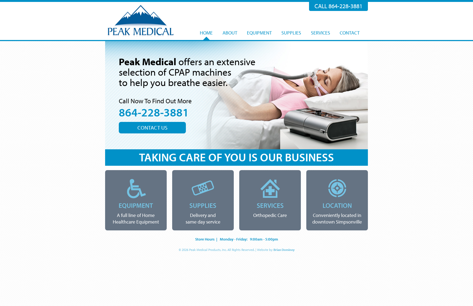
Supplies (291, 33)
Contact (350, 33)
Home (206, 33)
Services (320, 33)
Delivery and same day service (203, 218)
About (230, 33)
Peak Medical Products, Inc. (141, 21)
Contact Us (152, 127)
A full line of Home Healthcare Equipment (136, 218)
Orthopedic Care (270, 215)
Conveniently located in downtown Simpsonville (337, 218)
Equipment (259, 33)
